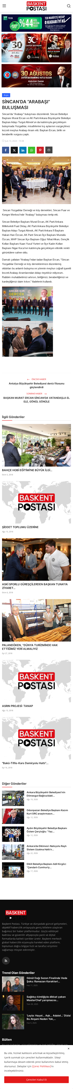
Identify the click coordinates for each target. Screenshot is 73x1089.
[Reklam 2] (37, 47)
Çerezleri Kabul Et (36, 1079)
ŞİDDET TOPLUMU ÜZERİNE (20, 527)
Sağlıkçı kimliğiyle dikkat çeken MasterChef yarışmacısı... (46, 998)
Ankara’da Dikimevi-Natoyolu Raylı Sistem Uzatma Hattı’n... (47, 848)
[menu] (4, 6)
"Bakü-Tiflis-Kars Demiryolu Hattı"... (25, 763)
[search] (69, 6)
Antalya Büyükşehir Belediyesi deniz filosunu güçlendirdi (36, 385)
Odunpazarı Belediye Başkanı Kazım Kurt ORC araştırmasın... (47, 812)
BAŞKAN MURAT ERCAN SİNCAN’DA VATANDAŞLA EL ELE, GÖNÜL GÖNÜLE (36, 399)
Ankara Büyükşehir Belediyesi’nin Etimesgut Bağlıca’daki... (46, 794)
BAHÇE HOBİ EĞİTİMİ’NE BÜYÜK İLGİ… (27, 470)
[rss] (6, 961)
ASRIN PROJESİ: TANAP (17, 706)
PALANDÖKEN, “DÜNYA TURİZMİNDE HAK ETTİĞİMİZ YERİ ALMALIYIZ (30, 646)
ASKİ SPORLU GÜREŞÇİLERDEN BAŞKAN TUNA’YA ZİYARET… (35, 586)
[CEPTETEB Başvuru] (37, 23)
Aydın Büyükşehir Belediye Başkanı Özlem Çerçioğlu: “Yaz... (47, 830)
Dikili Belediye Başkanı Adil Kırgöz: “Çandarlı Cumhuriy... (46, 865)
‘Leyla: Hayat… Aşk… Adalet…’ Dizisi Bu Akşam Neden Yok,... (49, 1017)
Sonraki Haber (34, 393)
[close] (68, 1048)
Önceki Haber (38, 379)
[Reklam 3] (37, 75)
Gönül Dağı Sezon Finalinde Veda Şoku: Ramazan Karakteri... (47, 979)
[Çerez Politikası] (41, 1066)
